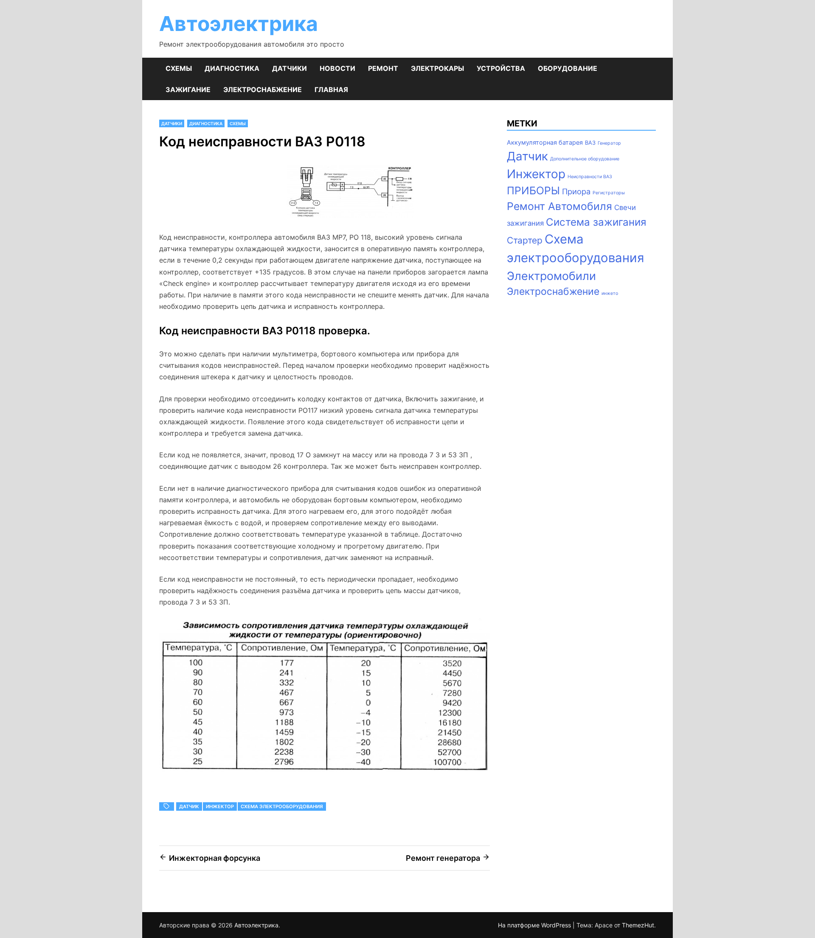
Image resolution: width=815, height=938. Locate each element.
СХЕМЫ (179, 68)
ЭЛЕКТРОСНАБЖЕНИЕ (262, 89)
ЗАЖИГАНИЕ (188, 89)
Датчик (189, 806)
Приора (576, 191)
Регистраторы (609, 193)
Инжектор (220, 806)
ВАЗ (590, 142)
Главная (331, 89)
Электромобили (551, 276)
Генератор (609, 143)
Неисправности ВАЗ (590, 176)
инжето (609, 293)
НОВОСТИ (337, 68)
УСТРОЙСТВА (501, 68)
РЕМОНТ (383, 68)
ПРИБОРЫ (533, 190)
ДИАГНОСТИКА (232, 68)
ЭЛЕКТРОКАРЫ (437, 68)
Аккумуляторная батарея (545, 142)
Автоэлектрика (238, 23)
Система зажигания (596, 222)
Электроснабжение (553, 291)
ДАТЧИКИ (289, 68)
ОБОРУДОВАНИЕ (567, 68)
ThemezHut (638, 925)
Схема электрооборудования (282, 806)
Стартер (524, 240)
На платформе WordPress (535, 925)
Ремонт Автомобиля (559, 206)
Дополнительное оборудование (584, 159)
